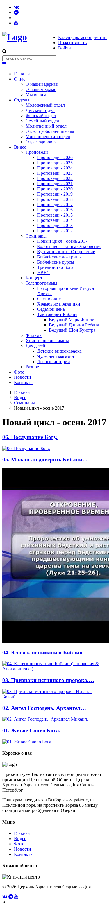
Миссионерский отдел (48, 136)
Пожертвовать (72, 42)
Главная (22, 73)
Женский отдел (41, 115)
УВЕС (43, 272)
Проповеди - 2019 (55, 194)
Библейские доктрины (59, 256)
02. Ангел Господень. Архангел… (44, 708)
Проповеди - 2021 (55, 183)
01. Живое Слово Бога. (31, 730)
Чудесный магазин (55, 356)
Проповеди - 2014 (55, 220)
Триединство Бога (55, 267)
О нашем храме (41, 89)
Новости (22, 377)
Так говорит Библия (57, 314)
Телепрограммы (41, 283)
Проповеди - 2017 (55, 204)
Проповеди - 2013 (55, 225)
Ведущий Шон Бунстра (72, 330)
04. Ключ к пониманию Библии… (45, 652)
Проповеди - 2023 (55, 173)
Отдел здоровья (41, 141)
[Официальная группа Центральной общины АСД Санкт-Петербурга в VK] (16, 7)
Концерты (36, 277)
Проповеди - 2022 (55, 178)
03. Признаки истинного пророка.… (48, 680)
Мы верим (36, 94)
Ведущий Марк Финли (71, 319)
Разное (32, 366)
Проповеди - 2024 (55, 167)
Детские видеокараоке (59, 351)
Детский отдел (40, 110)
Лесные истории (53, 361)
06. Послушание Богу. (30, 437)
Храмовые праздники (58, 303)
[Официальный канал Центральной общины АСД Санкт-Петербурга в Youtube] (16, 22)
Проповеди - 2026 (55, 157)
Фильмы (34, 335)
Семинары (36, 235)
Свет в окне (49, 298)
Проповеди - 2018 (55, 199)
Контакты (23, 382)
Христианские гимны (47, 340)
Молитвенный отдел (46, 126)
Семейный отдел (42, 120)
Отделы (21, 99)
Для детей (35, 345)
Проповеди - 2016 (55, 209)
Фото (19, 371)
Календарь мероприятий (82, 37)
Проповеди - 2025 (55, 162)
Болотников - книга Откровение (69, 246)
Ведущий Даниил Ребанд (74, 324)
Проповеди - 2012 (55, 230)
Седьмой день (51, 309)
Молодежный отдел (45, 105)
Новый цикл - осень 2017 (62, 241)
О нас (19, 78)
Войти (64, 47)
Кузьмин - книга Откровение (66, 251)
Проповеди (37, 152)
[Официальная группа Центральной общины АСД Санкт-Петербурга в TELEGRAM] (16, 12)
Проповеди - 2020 (55, 188)
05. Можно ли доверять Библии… (45, 459)
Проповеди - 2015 (55, 215)
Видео (20, 146)
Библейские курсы (55, 262)
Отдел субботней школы (50, 131)
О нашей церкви (42, 84)
